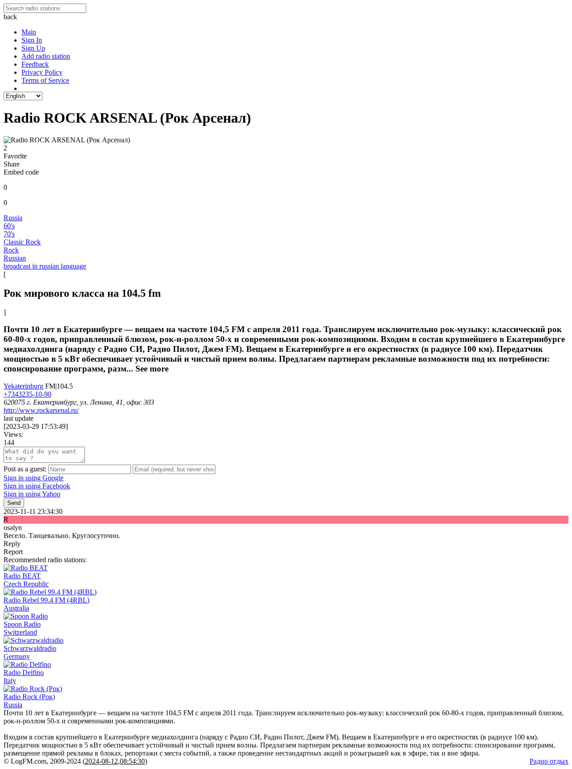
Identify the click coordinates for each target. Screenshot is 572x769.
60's (9, 226)
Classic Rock (22, 242)
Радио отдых (549, 761)
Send (14, 503)
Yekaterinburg (23, 386)
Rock (11, 250)
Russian (15, 258)
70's (9, 234)
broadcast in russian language (45, 266)
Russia (13, 218)
